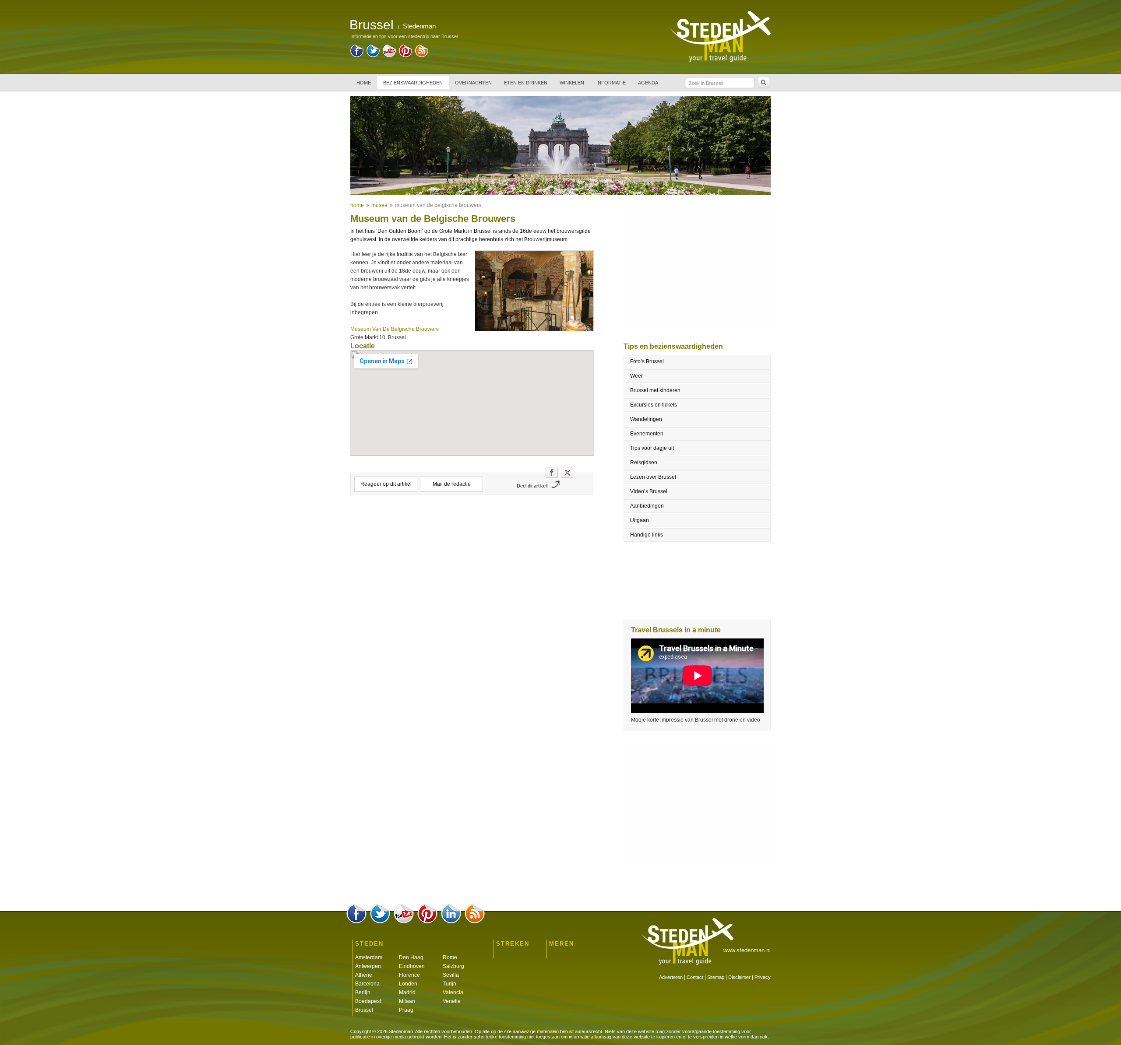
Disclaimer (739, 977)
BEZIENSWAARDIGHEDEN (413, 82)
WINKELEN (572, 82)
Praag (406, 1010)
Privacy (762, 977)
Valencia (453, 992)
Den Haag (411, 957)
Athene (363, 975)
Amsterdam (368, 957)
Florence (409, 975)
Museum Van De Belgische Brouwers (395, 329)
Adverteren (671, 977)
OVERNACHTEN (473, 82)
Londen (408, 984)
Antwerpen (368, 966)
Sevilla (451, 975)
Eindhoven (412, 966)
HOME (363, 82)
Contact (695, 977)
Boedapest (368, 1001)
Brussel (364, 1010)
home (357, 205)
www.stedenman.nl (747, 950)
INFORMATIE (611, 82)
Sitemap (715, 977)
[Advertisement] (472, 538)
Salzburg (453, 966)
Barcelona (367, 984)
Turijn (449, 984)
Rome (450, 957)
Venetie (452, 1001)
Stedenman (419, 26)
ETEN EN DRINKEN (525, 82)
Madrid (407, 992)
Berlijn (362, 992)
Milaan (407, 1001)
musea (379, 205)
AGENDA (648, 82)
